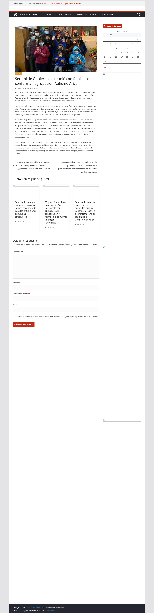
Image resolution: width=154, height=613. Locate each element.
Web (15, 304)
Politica (58, 14)
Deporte (36, 14)
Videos (68, 14)
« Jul (104, 67)
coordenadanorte (32, 88)
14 (127, 48)
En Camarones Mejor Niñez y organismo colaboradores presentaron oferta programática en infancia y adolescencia (32, 165)
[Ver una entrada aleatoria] (138, 14)
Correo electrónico (21, 293)
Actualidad (25, 14)
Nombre (17, 282)
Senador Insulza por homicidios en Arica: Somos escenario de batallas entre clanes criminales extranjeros (25, 209)
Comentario (18, 251)
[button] (95, 14)
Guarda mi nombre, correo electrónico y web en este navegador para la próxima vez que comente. (57, 316)
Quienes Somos (106, 14)
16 (138, 48)
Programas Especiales (84, 14)
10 (105, 48)
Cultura (47, 14)
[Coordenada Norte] (15, 14)
